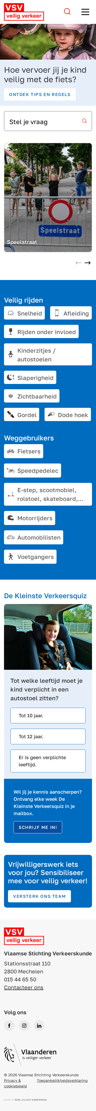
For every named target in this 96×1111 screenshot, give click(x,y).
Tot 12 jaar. (31, 736)
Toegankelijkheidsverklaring (62, 1080)
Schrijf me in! (38, 827)
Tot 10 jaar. (31, 715)
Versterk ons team (39, 896)
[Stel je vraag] (67, 12)
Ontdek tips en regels (40, 94)
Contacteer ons (23, 987)
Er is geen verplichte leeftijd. (42, 760)
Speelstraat (22, 242)
